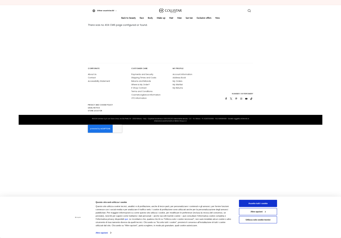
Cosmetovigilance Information (146, 94)
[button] (104, 11)
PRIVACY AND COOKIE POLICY (100, 105)
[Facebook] (226, 98)
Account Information (182, 74)
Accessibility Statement (99, 81)
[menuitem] (128, 18)
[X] (231, 98)
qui (126, 219)
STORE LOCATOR (95, 111)
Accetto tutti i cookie (258, 203)
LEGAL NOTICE (94, 108)
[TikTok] (251, 98)
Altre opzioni (102, 233)
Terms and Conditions (142, 91)
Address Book (179, 77)
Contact (92, 77)
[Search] (249, 11)
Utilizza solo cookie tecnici (258, 220)
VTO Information (139, 98)
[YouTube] (246, 98)
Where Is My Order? (140, 84)
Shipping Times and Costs (143, 77)
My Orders (177, 81)
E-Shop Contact (139, 88)
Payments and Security (142, 74)
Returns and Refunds (141, 81)
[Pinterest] (236, 98)
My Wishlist (178, 84)
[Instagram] (241, 98)
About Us (92, 74)
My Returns (178, 88)
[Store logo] (170, 10)
